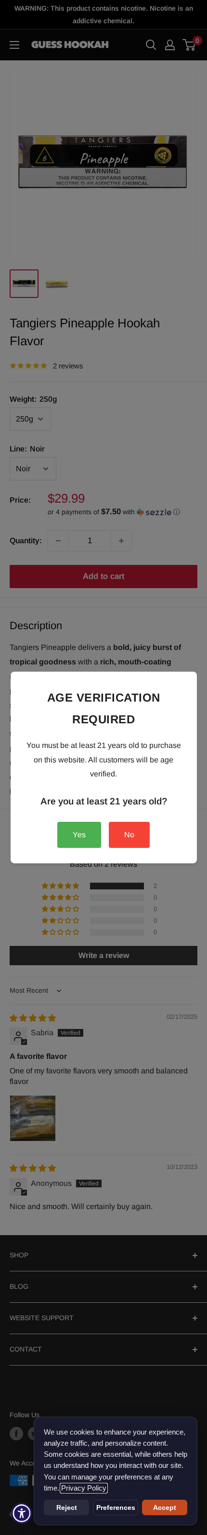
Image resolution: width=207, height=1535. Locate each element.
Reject (66, 1507)
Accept (164, 1507)
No (129, 835)
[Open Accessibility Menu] (22, 1513)
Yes (79, 835)
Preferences (115, 1507)
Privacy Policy (83, 1488)
